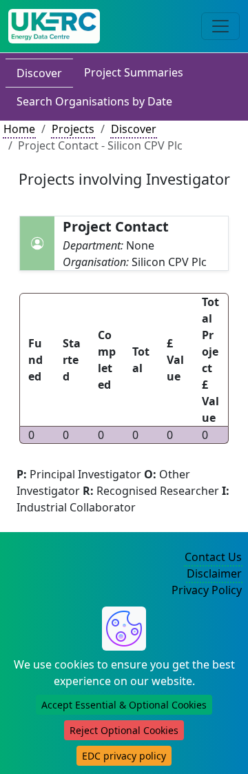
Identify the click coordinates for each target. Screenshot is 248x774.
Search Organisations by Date (94, 101)
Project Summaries (133, 72)
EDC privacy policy (124, 755)
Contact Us (213, 556)
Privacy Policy (207, 590)
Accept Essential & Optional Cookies (124, 704)
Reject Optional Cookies (124, 730)
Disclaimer (214, 573)
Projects (73, 128)
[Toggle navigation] (220, 26)
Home (19, 128)
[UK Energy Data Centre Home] (54, 26)
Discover (39, 73)
